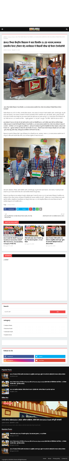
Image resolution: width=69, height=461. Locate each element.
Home (44, 458)
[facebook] (19, 356)
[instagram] (19, 360)
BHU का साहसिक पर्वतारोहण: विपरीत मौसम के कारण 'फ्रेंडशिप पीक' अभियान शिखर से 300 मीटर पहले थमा (32, 389)
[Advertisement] (34, 13)
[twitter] (50, 356)
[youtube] (50, 360)
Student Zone (8, 335)
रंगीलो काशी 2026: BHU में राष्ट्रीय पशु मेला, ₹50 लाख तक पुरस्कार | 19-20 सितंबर (34, 240)
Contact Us (64, 458)
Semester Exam (8, 331)
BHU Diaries (8, 50)
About (49, 458)
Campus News (11, 37)
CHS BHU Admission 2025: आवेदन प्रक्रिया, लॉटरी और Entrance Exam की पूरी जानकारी (31, 420)
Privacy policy (56, 458)
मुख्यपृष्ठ (5, 37)
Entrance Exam (8, 328)
